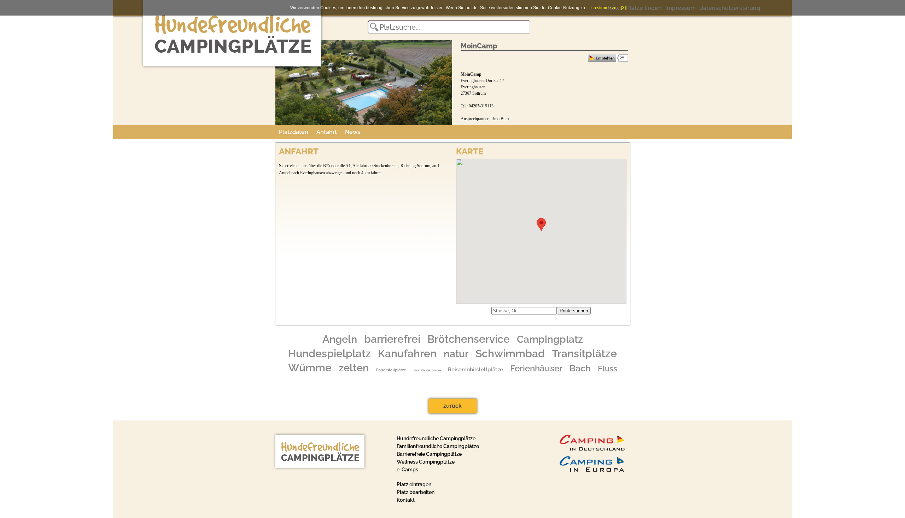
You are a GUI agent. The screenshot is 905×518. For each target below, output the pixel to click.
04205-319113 (481, 106)
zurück (452, 405)
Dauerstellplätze (391, 370)
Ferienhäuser (536, 368)
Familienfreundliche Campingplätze (438, 446)
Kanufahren (407, 353)
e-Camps (407, 469)
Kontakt (406, 500)
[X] (623, 7)
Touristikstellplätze (427, 370)
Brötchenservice (468, 339)
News (352, 132)
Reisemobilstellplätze (475, 369)
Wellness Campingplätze (426, 462)
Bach (580, 368)
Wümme (310, 367)
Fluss (607, 368)
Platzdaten (293, 132)
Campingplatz (550, 339)
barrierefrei (392, 339)
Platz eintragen (414, 484)
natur (456, 353)
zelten (354, 367)
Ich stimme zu (603, 7)
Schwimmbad (510, 353)
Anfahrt (326, 132)
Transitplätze (584, 353)
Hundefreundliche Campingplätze (436, 438)
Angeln (339, 339)
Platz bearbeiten (415, 492)
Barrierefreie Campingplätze (429, 454)
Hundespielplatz (329, 353)
